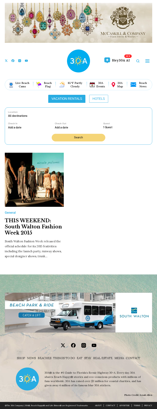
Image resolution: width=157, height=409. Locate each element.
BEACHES (44, 358)
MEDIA (119, 358)
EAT (79, 358)
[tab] (66, 99)
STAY (87, 358)
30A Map (120, 84)
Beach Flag (48, 84)
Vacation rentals (67, 98)
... (31, 127)
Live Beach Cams (22, 84)
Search (78, 137)
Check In (12, 123)
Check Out (60, 123)
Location (13, 112)
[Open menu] (147, 61)
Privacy (148, 405)
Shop (21, 358)
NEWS (31, 358)
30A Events (100, 84)
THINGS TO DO (64, 358)
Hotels (98, 98)
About (98, 405)
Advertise (124, 405)
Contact (133, 358)
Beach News (143, 84)
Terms (137, 405)
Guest (106, 123)
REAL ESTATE (103, 358)
